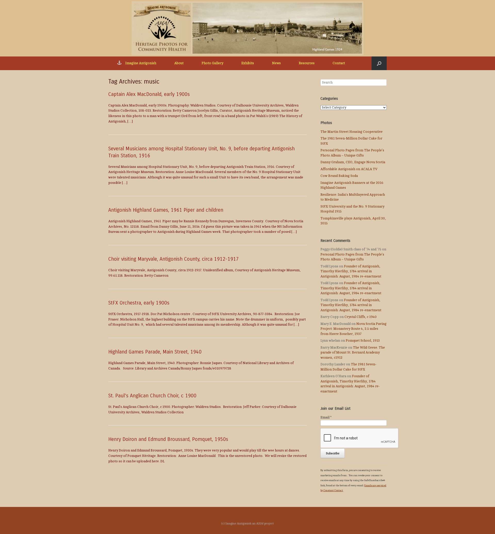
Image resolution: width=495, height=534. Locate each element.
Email (326, 417)
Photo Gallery (212, 63)
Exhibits (247, 63)
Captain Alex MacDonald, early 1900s (149, 94)
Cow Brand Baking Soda (339, 176)
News (276, 63)
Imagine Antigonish (140, 63)
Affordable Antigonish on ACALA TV (348, 169)
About (179, 63)
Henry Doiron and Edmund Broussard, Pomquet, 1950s (168, 439)
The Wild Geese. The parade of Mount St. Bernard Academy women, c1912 (352, 352)
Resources (307, 63)
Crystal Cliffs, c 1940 (360, 317)
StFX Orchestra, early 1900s (138, 303)
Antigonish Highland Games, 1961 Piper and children (165, 210)
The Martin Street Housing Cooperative (351, 132)
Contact (339, 63)
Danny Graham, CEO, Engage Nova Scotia (352, 162)
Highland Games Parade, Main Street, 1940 (155, 352)
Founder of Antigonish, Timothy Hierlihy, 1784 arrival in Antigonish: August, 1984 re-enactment (350, 271)
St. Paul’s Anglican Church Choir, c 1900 (152, 396)
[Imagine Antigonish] (247, 28)
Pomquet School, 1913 (363, 340)
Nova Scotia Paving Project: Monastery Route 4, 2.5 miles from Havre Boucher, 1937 (353, 329)
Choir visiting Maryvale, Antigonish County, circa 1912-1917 (173, 259)
